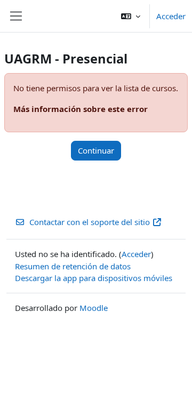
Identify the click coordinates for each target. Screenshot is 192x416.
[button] (130, 16)
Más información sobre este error (80, 108)
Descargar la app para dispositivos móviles (93, 278)
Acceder (171, 16)
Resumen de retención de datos (73, 266)
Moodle (93, 307)
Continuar (96, 150)
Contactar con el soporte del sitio (89, 222)
